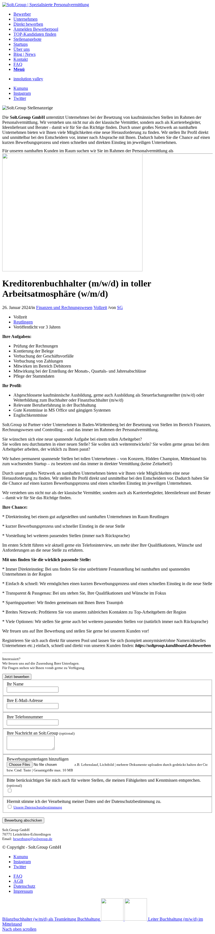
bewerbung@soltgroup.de (32, 839)
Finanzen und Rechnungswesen (64, 307)
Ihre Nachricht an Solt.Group (40, 733)
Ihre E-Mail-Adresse (25, 700)
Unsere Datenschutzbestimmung (37, 807)
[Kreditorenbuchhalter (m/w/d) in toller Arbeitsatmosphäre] (72, 269)
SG (120, 307)
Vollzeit (100, 307)
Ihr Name (15, 684)
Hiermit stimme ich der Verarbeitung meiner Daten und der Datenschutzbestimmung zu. (84, 801)
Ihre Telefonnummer (25, 717)
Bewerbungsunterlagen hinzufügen (38, 759)
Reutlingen (23, 322)
